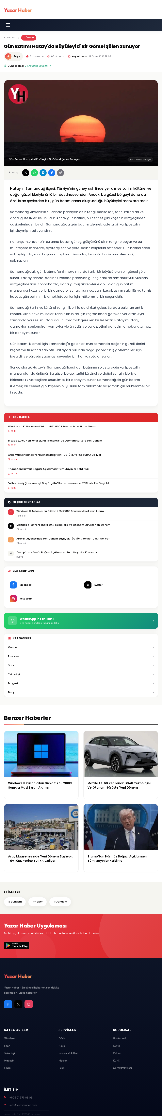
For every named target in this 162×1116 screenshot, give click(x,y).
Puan (61, 1068)
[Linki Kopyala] (60, 172)
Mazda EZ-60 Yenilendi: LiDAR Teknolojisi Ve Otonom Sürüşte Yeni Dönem (55, 441)
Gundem (13, 647)
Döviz (61, 1038)
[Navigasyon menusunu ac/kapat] (8, 25)
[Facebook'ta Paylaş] (51, 172)
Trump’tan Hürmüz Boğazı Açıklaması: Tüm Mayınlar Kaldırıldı (48, 469)
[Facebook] (8, 1004)
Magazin (13, 683)
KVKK (116, 1060)
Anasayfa (10, 37)
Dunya (12, 692)
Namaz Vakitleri (68, 1053)
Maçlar (62, 1060)
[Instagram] (28, 1004)
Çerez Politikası (122, 1068)
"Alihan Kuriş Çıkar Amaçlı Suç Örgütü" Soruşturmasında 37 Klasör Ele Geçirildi (58, 483)
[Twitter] (18, 1004)
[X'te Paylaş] (25, 172)
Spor (11, 665)
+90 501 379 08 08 (20, 1097)
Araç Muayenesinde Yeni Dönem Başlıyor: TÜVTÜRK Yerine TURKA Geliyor (54, 455)
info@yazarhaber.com (23, 1105)
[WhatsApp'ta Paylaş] (34, 172)
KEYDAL (26, 1114)
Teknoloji (14, 674)
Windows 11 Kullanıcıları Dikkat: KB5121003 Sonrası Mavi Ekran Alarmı (52, 426)
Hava (61, 1046)
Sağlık (7, 1068)
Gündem (29, 37)
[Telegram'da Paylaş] (43, 172)
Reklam (117, 1053)
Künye (117, 1046)
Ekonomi (13, 656)
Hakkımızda (120, 1038)
